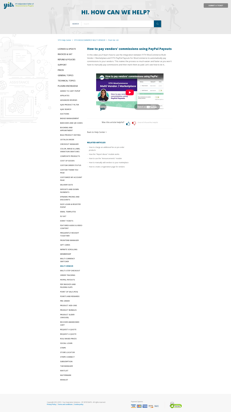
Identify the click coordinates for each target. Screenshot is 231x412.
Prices (61, 70)
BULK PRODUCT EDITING (70, 135)
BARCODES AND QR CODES (71, 123)
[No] (134, 123)
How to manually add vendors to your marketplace (108, 162)
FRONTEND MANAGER (69, 240)
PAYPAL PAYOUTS (67, 280)
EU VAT (63, 216)
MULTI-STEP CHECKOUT (70, 270)
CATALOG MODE (67, 139)
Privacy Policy (51, 404)
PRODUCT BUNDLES (68, 310)
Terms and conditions (65, 404)
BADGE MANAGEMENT (69, 118)
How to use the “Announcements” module (105, 158)
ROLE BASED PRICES (68, 338)
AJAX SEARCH (65, 109)
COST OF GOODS (67, 161)
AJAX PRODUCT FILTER (69, 105)
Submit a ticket (216, 5)
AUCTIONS (64, 114)
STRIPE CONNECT (67, 357)
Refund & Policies (66, 59)
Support (62, 64)
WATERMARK (65, 375)
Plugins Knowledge (68, 86)
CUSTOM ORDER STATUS (70, 165)
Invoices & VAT (65, 54)
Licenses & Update (67, 49)
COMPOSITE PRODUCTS (70, 156)
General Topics (65, 75)
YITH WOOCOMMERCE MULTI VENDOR (89, 40)
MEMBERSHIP (65, 254)
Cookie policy (78, 404)
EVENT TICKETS (66, 221)
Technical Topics (66, 80)
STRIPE (63, 348)
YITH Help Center (64, 40)
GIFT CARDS (65, 245)
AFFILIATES (64, 95)
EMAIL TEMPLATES (68, 212)
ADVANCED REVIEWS (68, 100)
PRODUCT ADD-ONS (68, 305)
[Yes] (128, 123)
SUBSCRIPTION (66, 361)
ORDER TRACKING (67, 275)
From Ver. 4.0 (113, 40)
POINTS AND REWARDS (69, 296)
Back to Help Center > (97, 132)
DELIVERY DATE (66, 185)
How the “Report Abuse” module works (104, 154)
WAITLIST (64, 370)
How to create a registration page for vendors (107, 167)
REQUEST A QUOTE (68, 329)
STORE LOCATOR (67, 352)
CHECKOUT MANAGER (69, 144)
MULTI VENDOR (66, 266)
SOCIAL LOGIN (66, 343)
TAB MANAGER (66, 366)
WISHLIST (64, 380)
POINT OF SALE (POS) (69, 292)
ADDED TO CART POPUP (70, 91)
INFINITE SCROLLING (68, 249)
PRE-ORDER (65, 301)
